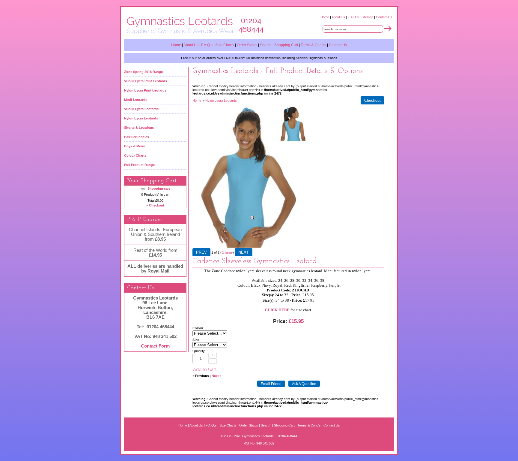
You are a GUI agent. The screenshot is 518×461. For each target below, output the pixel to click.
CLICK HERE (277, 310)
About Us (338, 17)
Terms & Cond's (313, 45)
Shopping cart (158, 188)
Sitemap (367, 17)
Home (324, 17)
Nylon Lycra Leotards (221, 100)
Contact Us (384, 17)
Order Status (247, 45)
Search (266, 45)
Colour (197, 328)
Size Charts (225, 45)
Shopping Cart (286, 45)
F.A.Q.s (353, 17)
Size (195, 340)
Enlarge (227, 252)
